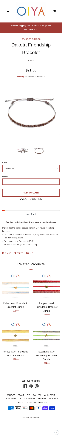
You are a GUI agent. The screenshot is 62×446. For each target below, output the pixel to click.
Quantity (5, 176)
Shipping (20, 77)
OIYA (37, 417)
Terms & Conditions (36, 402)
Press (21, 402)
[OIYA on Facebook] (25, 387)
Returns (53, 399)
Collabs (37, 395)
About (21, 395)
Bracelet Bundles (31, 39)
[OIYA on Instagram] (37, 387)
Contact (11, 395)
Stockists (11, 399)
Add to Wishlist (32, 199)
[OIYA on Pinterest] (31, 387)
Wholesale (49, 395)
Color (4, 163)
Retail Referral (27, 399)
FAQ (28, 395)
